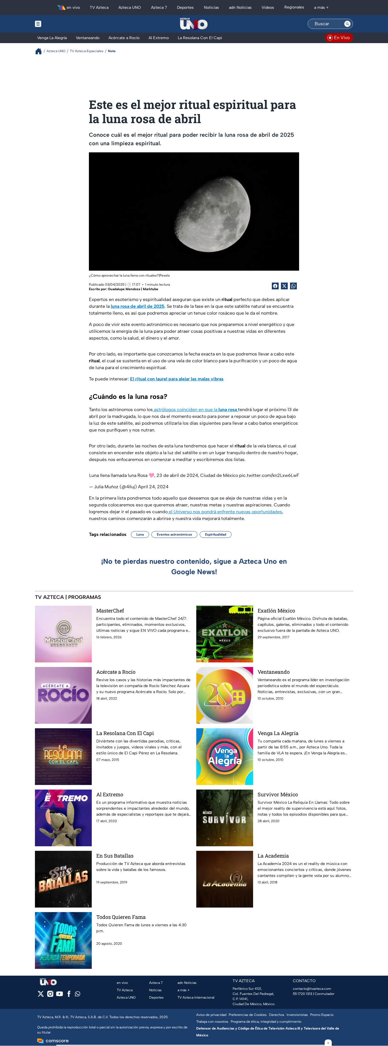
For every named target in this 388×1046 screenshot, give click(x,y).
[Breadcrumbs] (41, 51)
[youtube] (59, 995)
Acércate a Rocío (115, 671)
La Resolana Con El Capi (125, 733)
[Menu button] (57, 23)
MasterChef (110, 610)
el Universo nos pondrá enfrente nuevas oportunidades (225, 511)
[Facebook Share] (275, 286)
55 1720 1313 (302, 994)
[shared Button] (293, 286)
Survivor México (278, 794)
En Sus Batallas (114, 855)
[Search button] (347, 24)
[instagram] (50, 995)
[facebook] (68, 995)
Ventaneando (274, 671)
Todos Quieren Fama (121, 917)
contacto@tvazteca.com (312, 989)
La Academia (273, 855)
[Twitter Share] (284, 286)
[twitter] (40, 995)
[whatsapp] (77, 995)
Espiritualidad (215, 534)
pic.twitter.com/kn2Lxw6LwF (269, 475)
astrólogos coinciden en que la (195, 409)
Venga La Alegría (278, 733)
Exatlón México (276, 610)
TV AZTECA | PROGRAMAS (68, 597)
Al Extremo (109, 794)
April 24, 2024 (153, 486)
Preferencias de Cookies (248, 1015)
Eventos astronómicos (174, 534)
